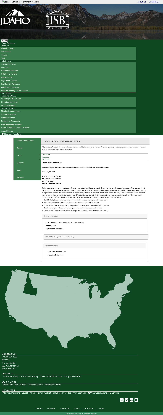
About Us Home (7, 48)
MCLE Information (8, 105)
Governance (6, 52)
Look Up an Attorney (29, 376)
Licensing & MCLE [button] (9, 96)
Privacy (77, 408)
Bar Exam (5, 67)
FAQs (19, 155)
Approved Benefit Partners (11, 124)
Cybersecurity (64, 408)
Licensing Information (9, 102)
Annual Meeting (7, 131)
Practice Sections (8, 118)
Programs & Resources (10, 121)
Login (19, 170)
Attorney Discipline (11, 393)
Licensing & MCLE (35, 384)
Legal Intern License (9, 81)
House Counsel (7, 77)
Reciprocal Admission (9, 71)
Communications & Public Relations (15, 128)
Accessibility (51, 408)
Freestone (77, 414)
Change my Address (73, 376)
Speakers (45, 157)
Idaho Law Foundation (12, 134)
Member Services (53, 384)
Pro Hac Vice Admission (10, 84)
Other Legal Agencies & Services (104, 393)
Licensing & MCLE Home (11, 99)
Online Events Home (25, 140)
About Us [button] (5, 45)
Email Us (6, 359)
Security (101, 408)
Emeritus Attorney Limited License (14, 91)
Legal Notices (88, 408)
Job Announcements (77, 393)
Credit (47, 159)
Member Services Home (10, 111)
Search (20, 148)
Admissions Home (8, 64)
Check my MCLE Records (51, 376)
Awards (4, 55)
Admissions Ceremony (10, 87)
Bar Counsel (20, 384)
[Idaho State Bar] (15, 19)
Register (20, 177)
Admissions (8, 384)
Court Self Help (28, 393)
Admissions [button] (6, 61)
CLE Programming (8, 114)
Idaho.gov (39, 408)
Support (20, 162)
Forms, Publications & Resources (52, 393)
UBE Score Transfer (9, 74)
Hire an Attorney (10, 376)
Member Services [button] (9, 108)
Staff (3, 58)
